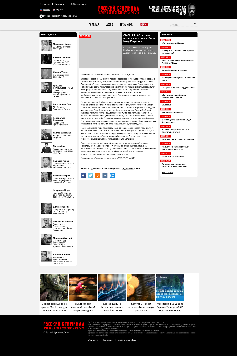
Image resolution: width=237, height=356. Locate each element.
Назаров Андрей (61, 175)
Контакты (59, 4)
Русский (46, 9)
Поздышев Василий (63, 221)
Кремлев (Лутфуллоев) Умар (63, 87)
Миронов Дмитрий (62, 238)
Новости (143, 24)
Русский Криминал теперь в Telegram (60, 16)
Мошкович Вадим (62, 44)
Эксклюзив (126, 24)
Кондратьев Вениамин (59, 119)
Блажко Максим (61, 207)
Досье (109, 24)
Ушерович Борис (62, 190)
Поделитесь (127, 169)
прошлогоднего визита (110, 87)
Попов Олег (59, 146)
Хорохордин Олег (62, 104)
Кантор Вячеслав (62, 133)
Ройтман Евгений (62, 57)
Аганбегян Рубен (61, 254)
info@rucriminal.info (78, 4)
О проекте (44, 4)
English (59, 9)
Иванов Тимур (60, 72)
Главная (94, 24)
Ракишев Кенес (61, 161)
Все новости (167, 172)
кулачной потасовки (137, 105)
